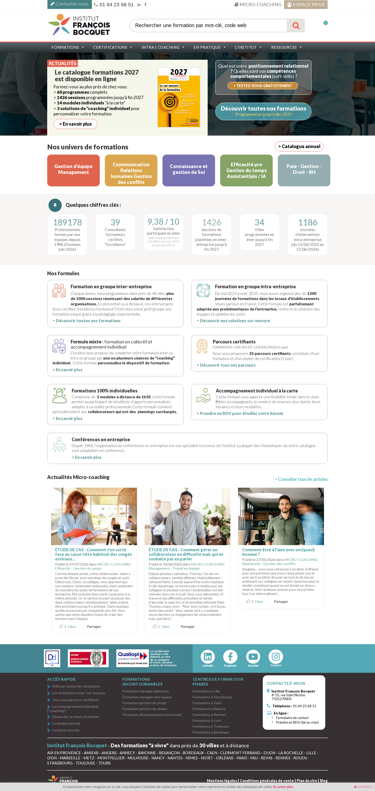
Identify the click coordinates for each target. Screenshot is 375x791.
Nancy (158, 758)
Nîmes (192, 758)
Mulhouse (138, 758)
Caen (212, 752)
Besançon (169, 752)
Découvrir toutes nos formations (263, 108)
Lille (311, 752)
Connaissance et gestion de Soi (189, 169)
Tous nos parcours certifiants (75, 700)
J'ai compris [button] (364, 786)
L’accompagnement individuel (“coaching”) (72, 708)
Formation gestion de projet (144, 702)
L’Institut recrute (65, 730)
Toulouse (85, 763)
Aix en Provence (64, 752)
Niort (207, 758)
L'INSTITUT (246, 47)
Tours (104, 763)
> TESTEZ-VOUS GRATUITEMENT (262, 85)
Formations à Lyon (207, 720)
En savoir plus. (283, 787)
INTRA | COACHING (161, 47)
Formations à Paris (207, 702)
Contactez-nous (72, 3)
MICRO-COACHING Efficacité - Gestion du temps (93, 566)
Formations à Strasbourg (212, 697)
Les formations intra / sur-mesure (78, 693)
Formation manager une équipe (147, 697)
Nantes (175, 758)
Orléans (224, 758)
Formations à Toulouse (211, 726)
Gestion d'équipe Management (73, 169)
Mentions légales (222, 780)
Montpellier (110, 758)
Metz (88, 758)
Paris (241, 758)
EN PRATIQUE (207, 47)
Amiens (91, 752)
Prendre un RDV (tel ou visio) (297, 722)
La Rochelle (290, 752)
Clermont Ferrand (240, 752)
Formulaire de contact (292, 718)
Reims (266, 758)
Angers (109, 752)
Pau (254, 758)
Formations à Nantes (209, 708)
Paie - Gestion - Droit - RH (304, 169)
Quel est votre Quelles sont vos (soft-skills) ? (263, 71)
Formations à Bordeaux (211, 732)
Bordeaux (193, 752)
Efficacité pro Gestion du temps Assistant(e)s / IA (246, 170)
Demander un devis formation (75, 717)
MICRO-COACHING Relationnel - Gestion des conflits (280, 561)
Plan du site (307, 780)
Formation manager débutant (145, 691)
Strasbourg (59, 763)
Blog (324, 780)
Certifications (110, 47)
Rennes (283, 758)
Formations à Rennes (209, 714)
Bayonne (147, 752)
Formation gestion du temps (144, 708)
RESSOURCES (284, 47)
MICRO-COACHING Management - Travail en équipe (186, 566)
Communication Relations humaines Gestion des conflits (131, 173)
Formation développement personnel (151, 714)
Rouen (300, 758)
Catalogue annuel (66, 723)
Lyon (52, 758)
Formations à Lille (206, 691)
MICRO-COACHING (260, 4)
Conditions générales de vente (267, 780)
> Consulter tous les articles (301, 479)
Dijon (269, 752)
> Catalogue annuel (299, 146)
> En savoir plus (75, 124)
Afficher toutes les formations (76, 686)
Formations (65, 47)
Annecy (127, 752)
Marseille (70, 758)
